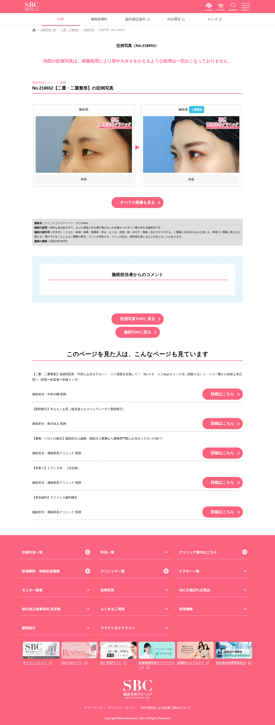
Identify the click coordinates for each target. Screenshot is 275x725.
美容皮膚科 (99, 19)
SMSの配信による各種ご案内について (165, 707)
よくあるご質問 (113, 608)
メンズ (212, 19)
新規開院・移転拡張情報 (41, 571)
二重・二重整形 (70, 29)
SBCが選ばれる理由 (194, 589)
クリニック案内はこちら (198, 552)
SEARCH (233, 10)
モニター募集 (32, 589)
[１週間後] (191, 144)
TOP (60, 19)
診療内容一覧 (48, 29)
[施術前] (84, 144)
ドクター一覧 (189, 571)
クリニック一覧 (113, 571)
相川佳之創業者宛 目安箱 (41, 608)
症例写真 (89, 29)
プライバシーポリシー (122, 707)
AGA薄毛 (174, 19)
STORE (221, 10)
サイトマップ (93, 707)
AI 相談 (208, 10)
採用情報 (186, 608)
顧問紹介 (29, 627)
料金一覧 (107, 552)
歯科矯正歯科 (135, 19)
